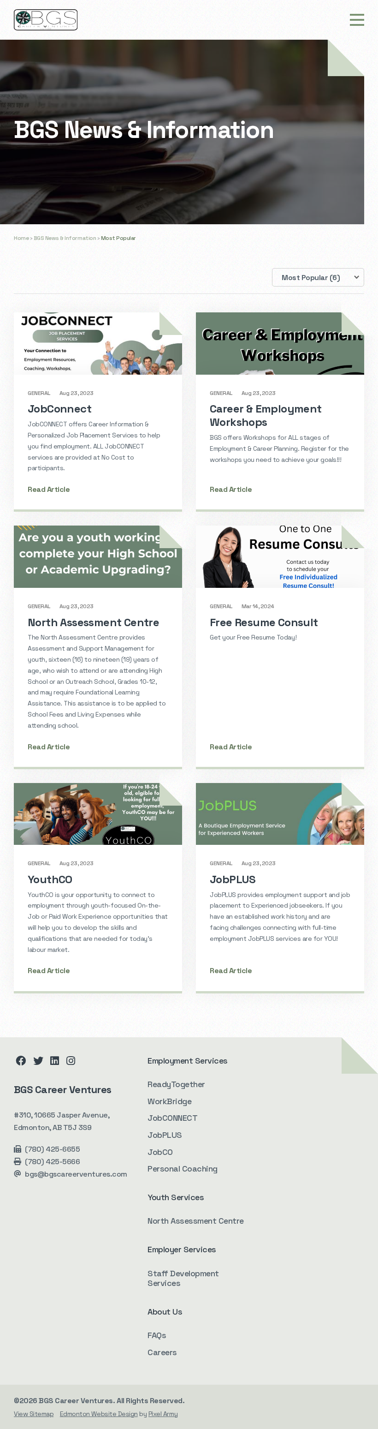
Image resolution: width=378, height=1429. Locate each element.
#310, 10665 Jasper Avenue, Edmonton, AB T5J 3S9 (62, 1121)
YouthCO (50, 879)
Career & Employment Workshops (266, 415)
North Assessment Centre (93, 622)
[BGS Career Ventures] (45, 19)
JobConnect (59, 408)
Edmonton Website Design (99, 1414)
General (39, 393)
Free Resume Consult (264, 622)
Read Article (49, 489)
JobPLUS (233, 879)
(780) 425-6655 (52, 1149)
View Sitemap (33, 1414)
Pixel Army (162, 1414)
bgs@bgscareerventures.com (76, 1174)
